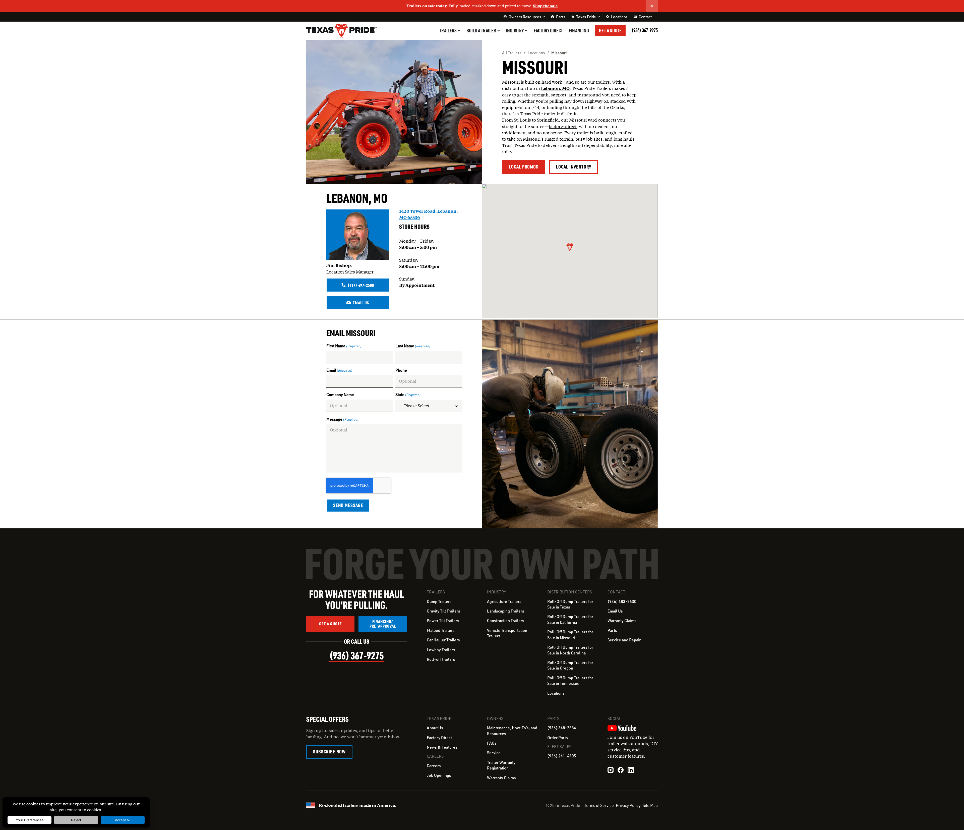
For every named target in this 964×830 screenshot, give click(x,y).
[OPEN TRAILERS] (459, 30)
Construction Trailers (505, 620)
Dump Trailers (439, 601)
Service (494, 752)
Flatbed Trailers (441, 630)
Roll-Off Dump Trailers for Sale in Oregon (570, 665)
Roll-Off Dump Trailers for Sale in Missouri (570, 634)
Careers (434, 765)
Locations (536, 52)
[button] (570, 247)
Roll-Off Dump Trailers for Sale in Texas (570, 604)
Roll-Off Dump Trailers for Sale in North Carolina (570, 650)
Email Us (615, 611)
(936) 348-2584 (561, 727)
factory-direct (563, 126)
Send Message (348, 505)
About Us (435, 727)
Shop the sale (545, 5)
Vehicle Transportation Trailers (507, 633)
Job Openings (439, 775)
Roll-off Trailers (441, 659)
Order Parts (557, 737)
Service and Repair (624, 639)
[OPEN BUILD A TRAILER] (498, 30)
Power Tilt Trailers (443, 620)
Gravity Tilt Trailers (443, 611)
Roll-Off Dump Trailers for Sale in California (570, 619)
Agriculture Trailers (504, 601)
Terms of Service (599, 805)
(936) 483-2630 (622, 601)
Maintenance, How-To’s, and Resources (512, 730)
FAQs (492, 743)
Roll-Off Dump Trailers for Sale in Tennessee (570, 680)
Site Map (650, 805)
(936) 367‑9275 (645, 30)
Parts (612, 630)
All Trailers (511, 52)
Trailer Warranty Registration (501, 765)
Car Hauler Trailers (443, 639)
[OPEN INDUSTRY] (526, 30)
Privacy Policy (628, 805)
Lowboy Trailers (441, 649)
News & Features (442, 747)
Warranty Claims (622, 620)
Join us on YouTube (627, 737)
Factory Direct (439, 737)
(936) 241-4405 (561, 755)
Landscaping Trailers (505, 611)
